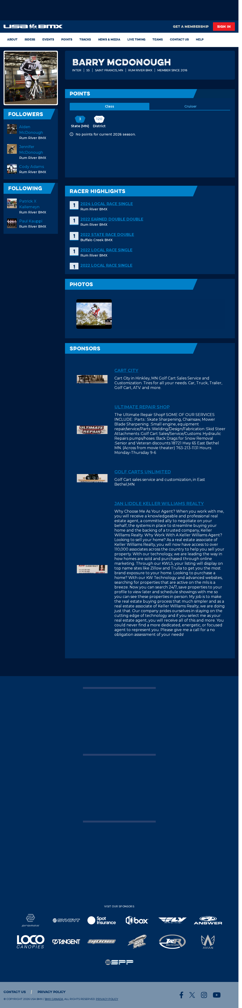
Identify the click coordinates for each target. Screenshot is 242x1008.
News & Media (109, 39)
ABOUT (12, 39)
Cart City (126, 370)
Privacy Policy (52, 992)
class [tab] (109, 106)
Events (48, 39)
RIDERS (30, 39)
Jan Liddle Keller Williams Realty (159, 503)
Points (66, 39)
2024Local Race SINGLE (106, 204)
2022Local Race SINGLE (106, 250)
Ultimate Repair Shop (142, 407)
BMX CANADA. (54, 999)
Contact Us (179, 39)
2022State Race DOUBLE (107, 234)
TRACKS (85, 39)
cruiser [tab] (190, 106)
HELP (199, 39)
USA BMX (36, 999)
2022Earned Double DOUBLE (111, 219)
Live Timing (136, 39)
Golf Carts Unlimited (142, 472)
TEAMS (157, 39)
